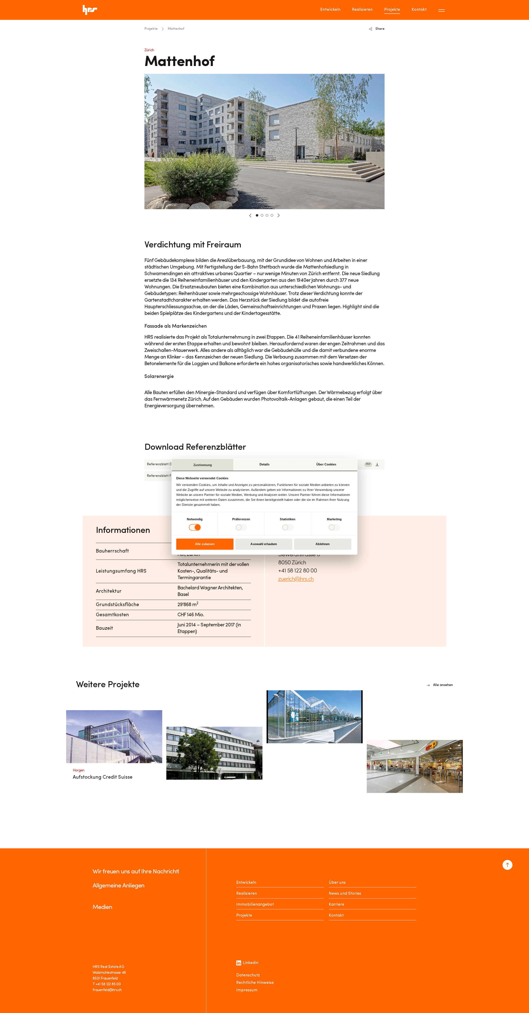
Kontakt (419, 10)
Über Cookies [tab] (326, 464)
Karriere (336, 905)
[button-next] (278, 215)
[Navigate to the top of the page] (507, 865)
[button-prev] (250, 215)
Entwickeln (330, 10)
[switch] (241, 527)
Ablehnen (323, 544)
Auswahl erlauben (263, 544)
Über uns (337, 883)
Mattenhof (176, 29)
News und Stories (345, 894)
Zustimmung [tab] (202, 465)
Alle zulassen (204, 544)
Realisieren (362, 10)
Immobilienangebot (255, 905)
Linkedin (250, 963)
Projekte (392, 10)
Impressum (246, 990)
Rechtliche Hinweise (255, 983)
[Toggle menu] (442, 10)
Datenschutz (248, 975)
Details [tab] (265, 464)
